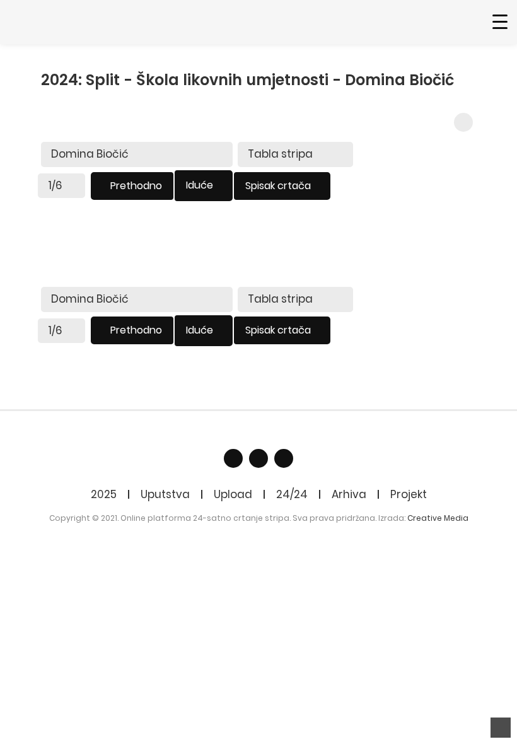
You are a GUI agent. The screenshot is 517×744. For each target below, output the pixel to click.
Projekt (408, 494)
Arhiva (349, 494)
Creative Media (437, 518)
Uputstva (165, 494)
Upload (233, 494)
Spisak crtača (278, 185)
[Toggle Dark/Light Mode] (463, 122)
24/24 (292, 494)
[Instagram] (283, 458)
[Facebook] (233, 458)
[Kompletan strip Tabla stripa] (295, 154)
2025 (104, 494)
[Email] (258, 458)
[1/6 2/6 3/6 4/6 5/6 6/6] (61, 186)
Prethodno (136, 185)
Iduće (199, 185)
